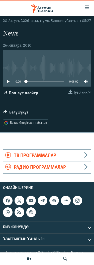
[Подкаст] (31, 212)
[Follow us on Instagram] (77, 200)
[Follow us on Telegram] (42, 200)
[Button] (15, 113)
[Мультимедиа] (28, 258)
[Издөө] (65, 258)
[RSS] (19, 212)
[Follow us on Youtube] (31, 200)
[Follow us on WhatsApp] (8, 212)
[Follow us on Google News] (54, 200)
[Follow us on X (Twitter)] (19, 200)
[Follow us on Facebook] (8, 200)
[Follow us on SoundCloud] (65, 200)
